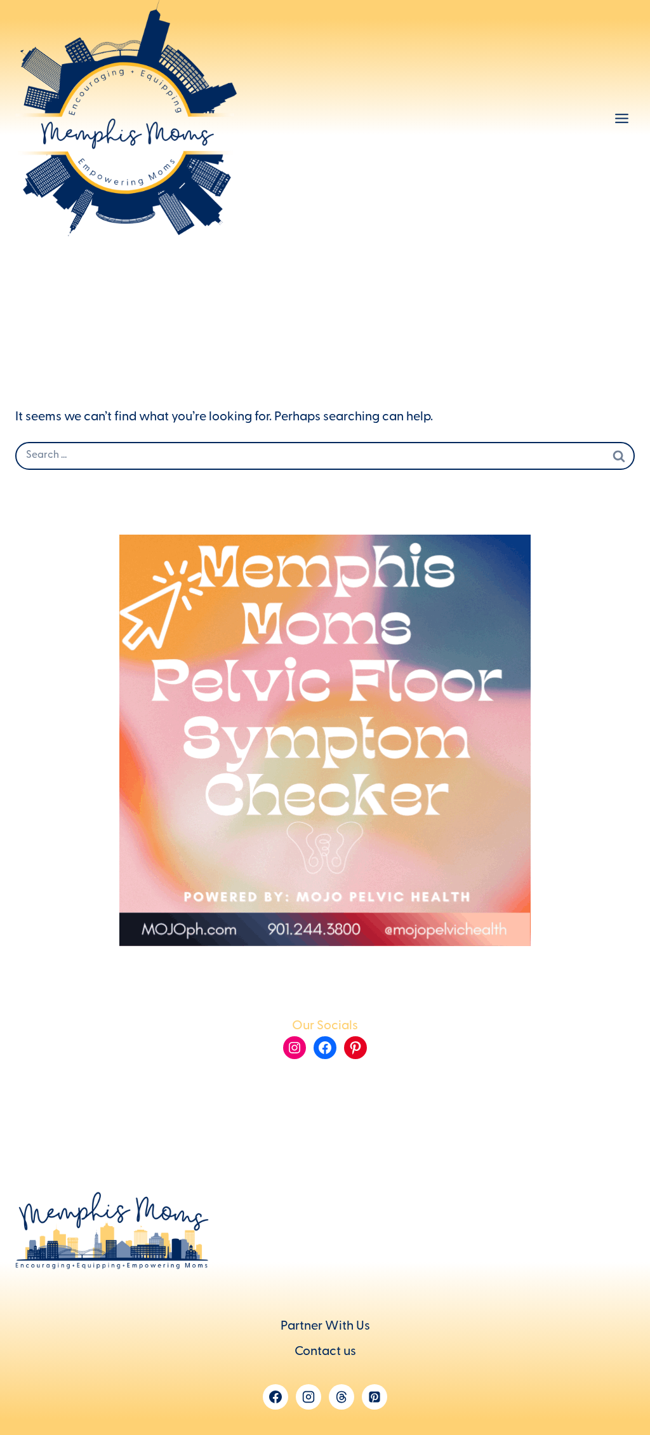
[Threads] (341, 1397)
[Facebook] (275, 1397)
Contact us (325, 1352)
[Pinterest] (374, 1397)
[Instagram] (308, 1397)
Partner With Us (325, 1327)
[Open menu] (621, 118)
